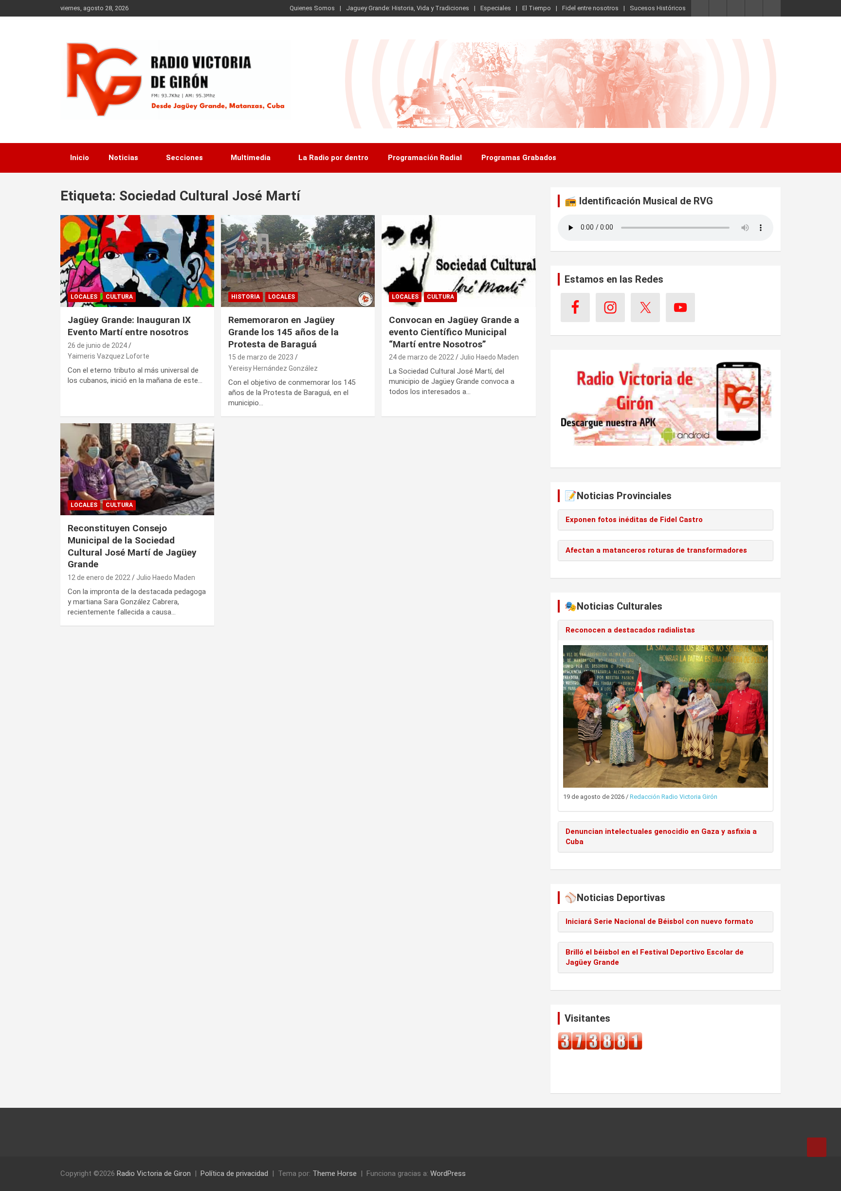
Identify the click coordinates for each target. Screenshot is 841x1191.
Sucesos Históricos (658, 8)
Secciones (184, 157)
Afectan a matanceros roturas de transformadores (656, 550)
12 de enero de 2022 (99, 577)
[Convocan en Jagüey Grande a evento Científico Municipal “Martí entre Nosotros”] (458, 261)
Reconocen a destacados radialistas (630, 630)
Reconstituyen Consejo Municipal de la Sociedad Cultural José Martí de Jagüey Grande (132, 546)
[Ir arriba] (816, 1147)
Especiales (495, 8)
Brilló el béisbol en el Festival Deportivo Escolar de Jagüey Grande (655, 957)
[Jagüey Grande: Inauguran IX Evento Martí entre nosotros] (137, 261)
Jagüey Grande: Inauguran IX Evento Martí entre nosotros (129, 326)
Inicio (79, 157)
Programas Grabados (518, 157)
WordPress (448, 1173)
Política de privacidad (234, 1173)
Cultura (119, 296)
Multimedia (251, 157)
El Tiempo (536, 8)
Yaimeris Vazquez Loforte (108, 356)
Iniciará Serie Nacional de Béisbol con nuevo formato (659, 921)
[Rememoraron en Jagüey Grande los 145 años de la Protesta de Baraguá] (297, 261)
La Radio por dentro (333, 157)
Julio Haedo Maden (489, 357)
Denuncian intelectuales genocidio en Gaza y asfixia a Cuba (661, 836)
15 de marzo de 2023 (260, 357)
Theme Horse (334, 1173)
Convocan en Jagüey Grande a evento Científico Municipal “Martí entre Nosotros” (454, 331)
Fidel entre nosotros (590, 8)
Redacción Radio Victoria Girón (673, 796)
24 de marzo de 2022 (421, 357)
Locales (84, 296)
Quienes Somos (312, 8)
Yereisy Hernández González (273, 368)
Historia (245, 296)
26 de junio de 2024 (97, 345)
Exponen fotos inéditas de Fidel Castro (634, 519)
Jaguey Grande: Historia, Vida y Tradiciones (407, 8)
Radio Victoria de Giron (154, 1173)
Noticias (123, 157)
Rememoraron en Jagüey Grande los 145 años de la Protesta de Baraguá (283, 331)
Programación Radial (425, 157)
